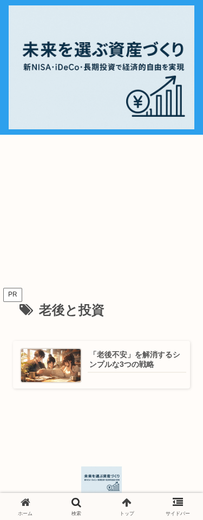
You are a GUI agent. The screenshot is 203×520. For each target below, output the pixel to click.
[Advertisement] (101, 211)
